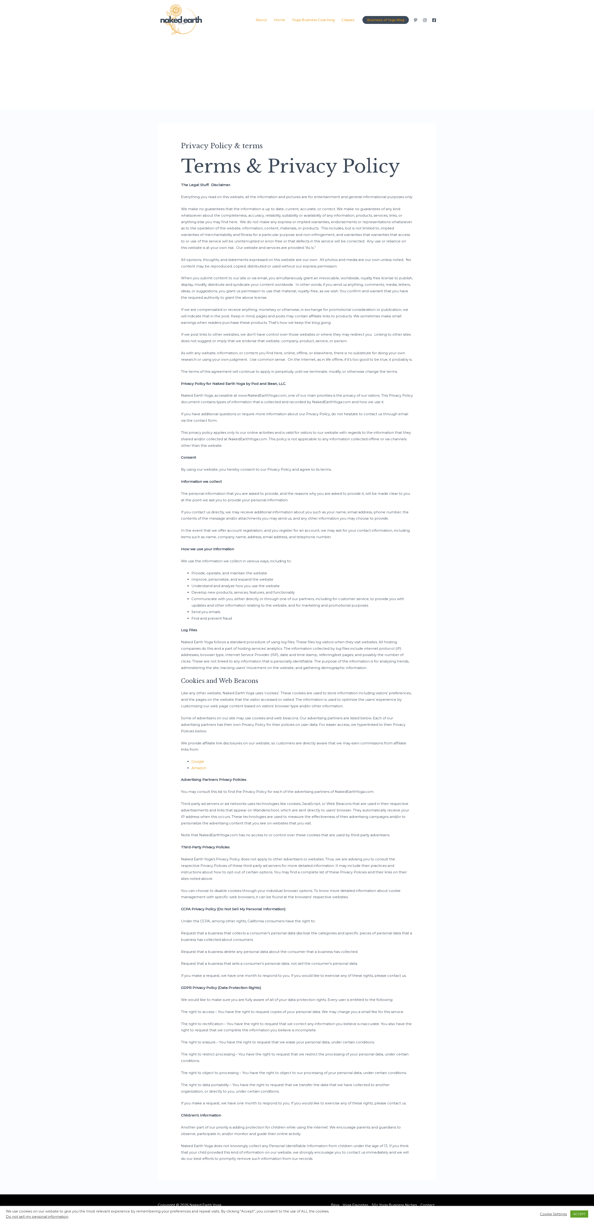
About (261, 20)
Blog (335, 1205)
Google (197, 761)
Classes (348, 20)
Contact (427, 1205)
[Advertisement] (297, 74)
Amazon (198, 768)
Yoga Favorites (355, 1205)
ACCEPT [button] (579, 1214)
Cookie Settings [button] (553, 1214)
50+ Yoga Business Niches (394, 1205)
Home (279, 20)
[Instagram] (425, 20)
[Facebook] (434, 20)
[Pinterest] (415, 20)
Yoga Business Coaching (313, 20)
